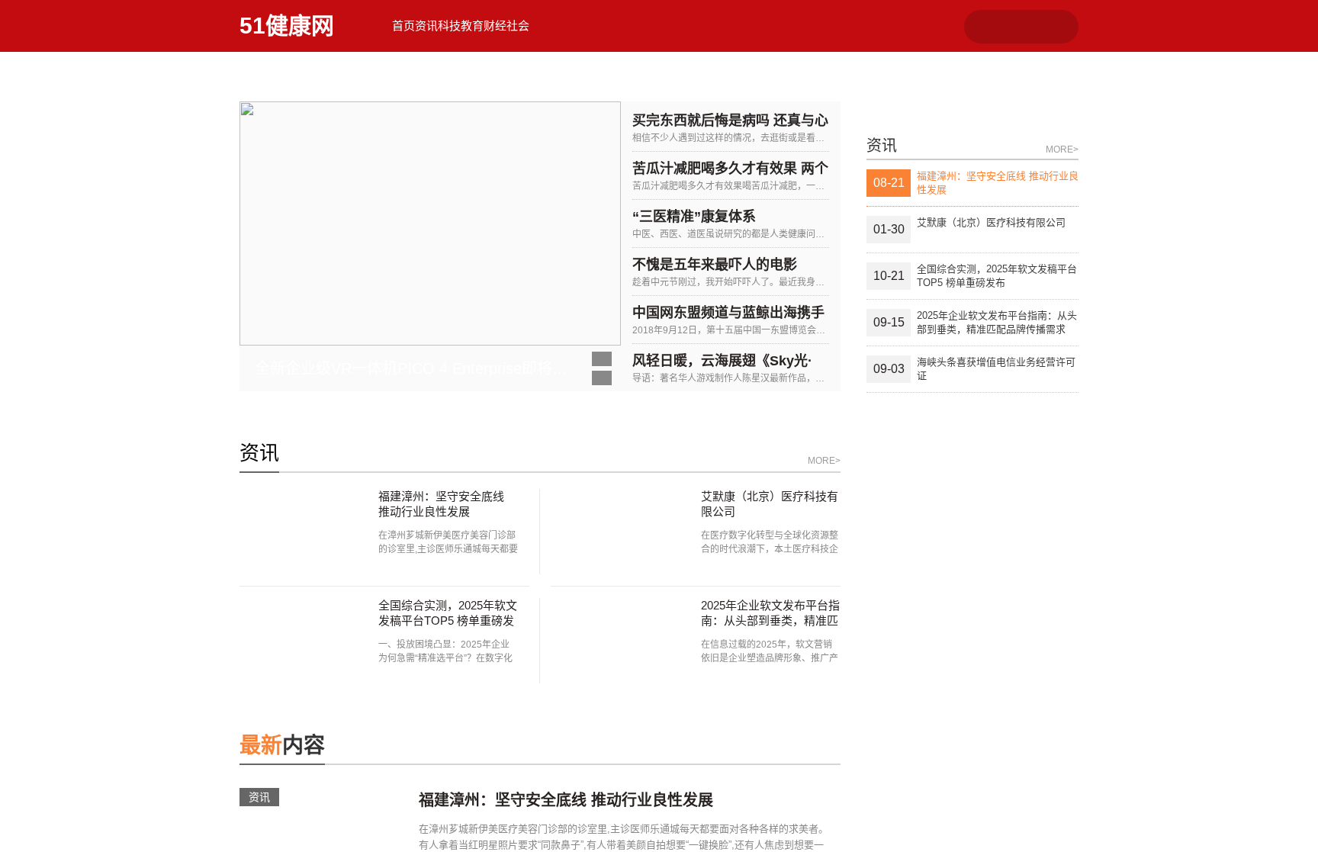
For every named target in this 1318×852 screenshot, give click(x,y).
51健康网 (286, 25)
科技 (525, 25)
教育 (578, 25)
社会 (685, 25)
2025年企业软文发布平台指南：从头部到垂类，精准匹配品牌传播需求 (770, 689)
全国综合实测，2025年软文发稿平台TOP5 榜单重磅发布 (447, 689)
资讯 (472, 25)
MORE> (824, 529)
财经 (632, 25)
